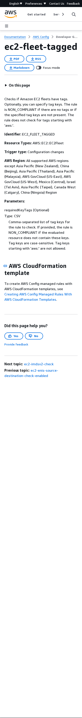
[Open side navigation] (6, 26)
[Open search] (74, 14)
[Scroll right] (62, 14)
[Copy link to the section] (5, 266)
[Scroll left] (24, 14)
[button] (17, 85)
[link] (67, 37)
